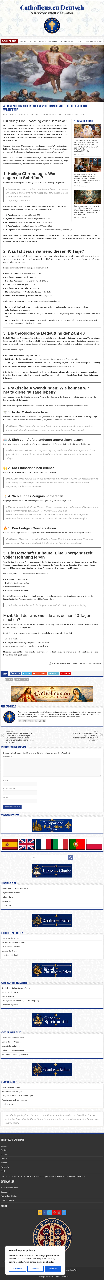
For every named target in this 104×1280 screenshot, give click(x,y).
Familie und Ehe (8, 996)
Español (4, 1146)
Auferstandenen (22, 679)
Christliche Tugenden (10, 1005)
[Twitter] (49, 1212)
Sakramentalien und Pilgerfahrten (15, 1054)
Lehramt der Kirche (9, 951)
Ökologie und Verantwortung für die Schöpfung (20, 1001)
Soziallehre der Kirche (10, 992)
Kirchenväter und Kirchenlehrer (14, 942)
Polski (3, 1171)
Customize (17, 1269)
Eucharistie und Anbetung (12, 1042)
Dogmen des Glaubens (11, 893)
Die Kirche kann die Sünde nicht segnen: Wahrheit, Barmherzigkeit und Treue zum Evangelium (85, 736)
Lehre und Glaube (50, 114)
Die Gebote (6, 905)
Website (6, 797)
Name (5, 780)
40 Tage (9, 679)
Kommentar (8, 756)
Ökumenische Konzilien (11, 947)
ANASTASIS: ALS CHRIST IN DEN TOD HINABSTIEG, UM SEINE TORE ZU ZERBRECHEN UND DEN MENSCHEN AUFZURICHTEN (87, 145)
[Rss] (40, 1212)
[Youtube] (59, 1212)
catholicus (9, 114)
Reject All (35, 1269)
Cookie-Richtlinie (7, 1200)
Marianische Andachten (11, 1046)
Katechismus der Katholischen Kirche (16, 889)
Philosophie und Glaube (11, 1087)
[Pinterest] (54, 1212)
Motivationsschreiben (9, 1188)
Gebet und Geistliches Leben (13, 1038)
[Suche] (70, 857)
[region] (35, 1260)
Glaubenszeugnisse (9, 1104)
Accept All (53, 1269)
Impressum (5, 1192)
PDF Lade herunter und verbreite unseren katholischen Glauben (76, 664)
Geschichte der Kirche (10, 938)
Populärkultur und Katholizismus (14, 1100)
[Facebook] (45, 1212)
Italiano (4, 1163)
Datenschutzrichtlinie (9, 1196)
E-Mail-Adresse (9, 789)
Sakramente (6, 901)
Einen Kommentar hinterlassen (73, 114)
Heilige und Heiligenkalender (13, 1050)
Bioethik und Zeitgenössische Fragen (16, 988)
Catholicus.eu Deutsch (52, 7)
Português (5, 1167)
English (3, 1150)
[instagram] (64, 1212)
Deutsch (4, 1159)
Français (4, 1154)
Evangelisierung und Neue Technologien (17, 1096)
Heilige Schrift (38, 114)
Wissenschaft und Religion (12, 1092)
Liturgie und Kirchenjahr (11, 955)
